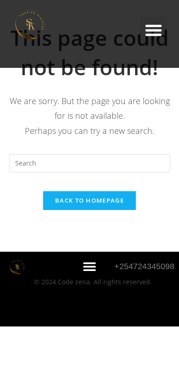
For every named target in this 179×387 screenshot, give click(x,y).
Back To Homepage (89, 200)
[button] (153, 30)
